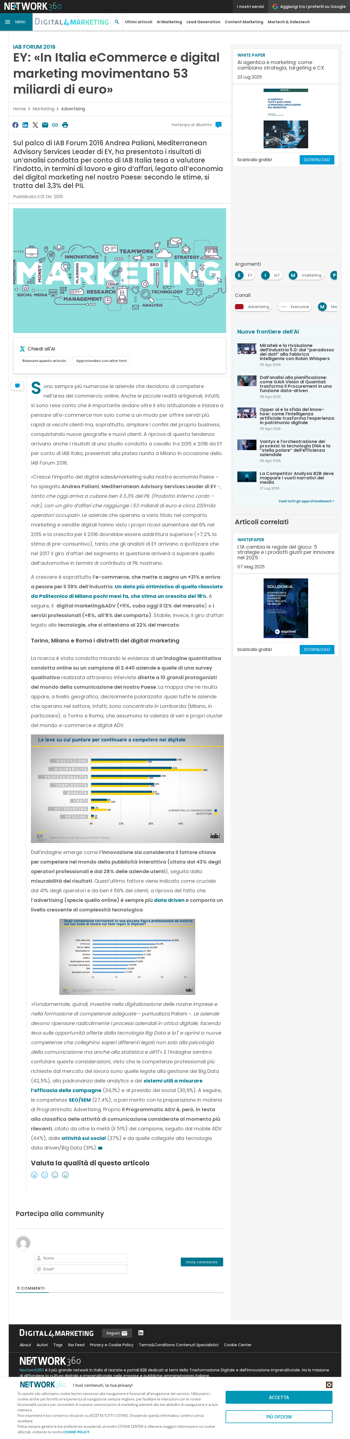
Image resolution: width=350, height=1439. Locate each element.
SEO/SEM (80, 1099)
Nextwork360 (32, 1370)
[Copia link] (55, 125)
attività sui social (84, 1138)
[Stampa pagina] (65, 125)
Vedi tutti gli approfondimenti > (306, 501)
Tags (58, 1345)
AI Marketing (169, 22)
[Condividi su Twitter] (35, 125)
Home (19, 109)
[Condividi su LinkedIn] (25, 125)
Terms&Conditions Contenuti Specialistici (178, 1345)
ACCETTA (279, 1397)
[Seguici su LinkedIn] (141, 1333)
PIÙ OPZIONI (279, 1416)
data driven (169, 900)
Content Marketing (244, 22)
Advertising (73, 109)
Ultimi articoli (138, 22)
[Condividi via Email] (45, 125)
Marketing (43, 109)
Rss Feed (76, 1345)
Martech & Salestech (289, 22)
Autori (42, 1345)
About (25, 1345)
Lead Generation (203, 22)
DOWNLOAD (317, 160)
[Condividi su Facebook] (15, 125)
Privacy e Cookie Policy (111, 1345)
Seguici (113, 1333)
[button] (16, 22)
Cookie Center (238, 1345)
